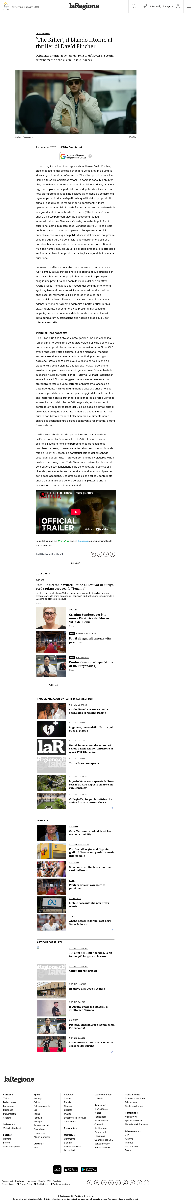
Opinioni (69, 1134)
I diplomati (99, 1136)
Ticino (6, 1098)
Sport (37, 1094)
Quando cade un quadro (102, 1140)
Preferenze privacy (61, 1184)
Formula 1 (38, 1117)
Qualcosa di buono (134, 1106)
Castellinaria (70, 1121)
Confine (7, 1138)
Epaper (168, 6)
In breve (129, 1142)
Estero (7, 1134)
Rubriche (99, 1105)
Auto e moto (100, 1132)
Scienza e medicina (135, 1098)
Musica (67, 1113)
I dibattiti (98, 1098)
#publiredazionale (134, 1120)
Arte (36, 1147)
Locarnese (8, 1106)
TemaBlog (131, 1112)
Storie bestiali (101, 1120)
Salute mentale (102, 1143)
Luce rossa (39, 1133)
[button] (89, 1182)
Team (128, 1150)
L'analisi (68, 1142)
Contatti (41, 1181)
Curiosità (98, 1124)
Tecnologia (100, 1116)
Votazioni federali (12, 1128)
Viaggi (97, 1112)
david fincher (42, 554)
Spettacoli (69, 1094)
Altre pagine (132, 1131)
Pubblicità (57, 1181)
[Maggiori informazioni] (90, 156)
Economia (70, 1128)
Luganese (8, 1109)
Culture (38, 1143)
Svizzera (8, 1124)
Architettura (100, 1128)
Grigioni (7, 1117)
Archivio (129, 1138)
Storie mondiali (41, 1125)
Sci (35, 1109)
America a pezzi (11, 1146)
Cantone (8, 1094)
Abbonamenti (7, 1181)
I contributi (69, 1150)
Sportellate (39, 1129)
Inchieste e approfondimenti (102, 1109)
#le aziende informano (136, 1124)
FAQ (49, 1181)
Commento (69, 1138)
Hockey (38, 1098)
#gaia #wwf (131, 1116)
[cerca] (134, 6)
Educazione (131, 1102)
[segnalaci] (144, 6)
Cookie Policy (42, 1184)
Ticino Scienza (132, 1094)
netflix (52, 554)
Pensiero (68, 1102)
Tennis (37, 1113)
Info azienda (131, 1146)
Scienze (68, 1106)
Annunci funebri (8, 1184)
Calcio (37, 1102)
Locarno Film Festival (75, 1117)
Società (68, 1109)
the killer (60, 554)
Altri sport (38, 1121)
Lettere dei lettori (102, 1094)
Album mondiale (42, 1137)
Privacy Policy (25, 1184)
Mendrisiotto (9, 1113)
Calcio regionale (42, 1106)
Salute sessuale (102, 1147)
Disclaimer (20, 1181)
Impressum (31, 1181)
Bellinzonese (9, 1102)
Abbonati (156, 6)
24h (127, 1134)
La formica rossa (72, 1146)
